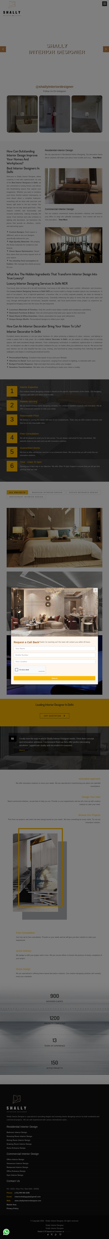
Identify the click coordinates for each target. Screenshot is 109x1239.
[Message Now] (3, 1229)
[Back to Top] (101, 1231)
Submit (54, 678)
